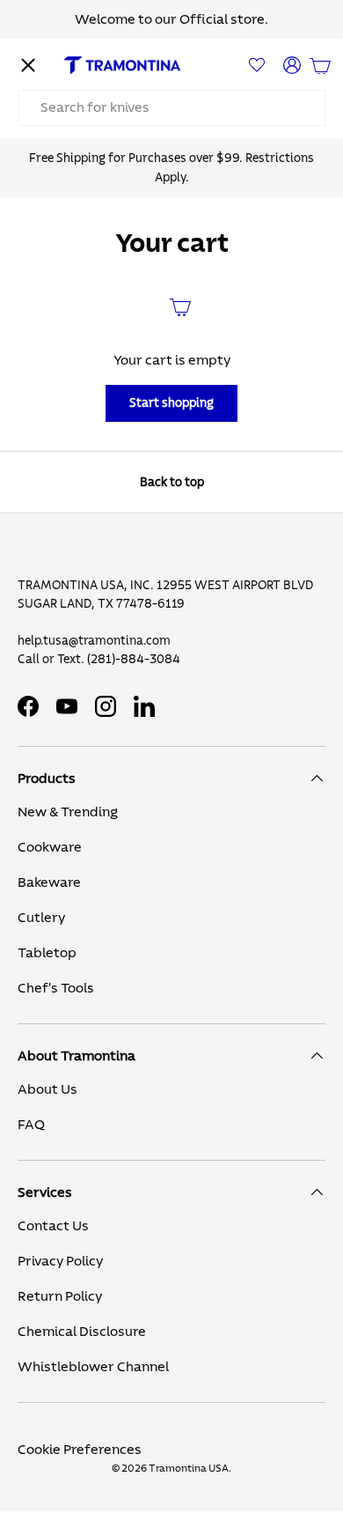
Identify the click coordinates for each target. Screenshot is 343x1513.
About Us (47, 1089)
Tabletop (47, 953)
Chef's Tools (56, 988)
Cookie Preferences (80, 1450)
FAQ (31, 1125)
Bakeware (49, 882)
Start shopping (171, 403)
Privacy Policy (60, 1261)
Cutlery (41, 918)
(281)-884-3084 (133, 659)
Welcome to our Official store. (171, 19)
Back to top (172, 482)
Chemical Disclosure (82, 1332)
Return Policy (60, 1296)
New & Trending (68, 812)
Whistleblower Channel (93, 1367)
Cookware (50, 847)
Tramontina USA (189, 1468)
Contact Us (53, 1226)
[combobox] (171, 108)
